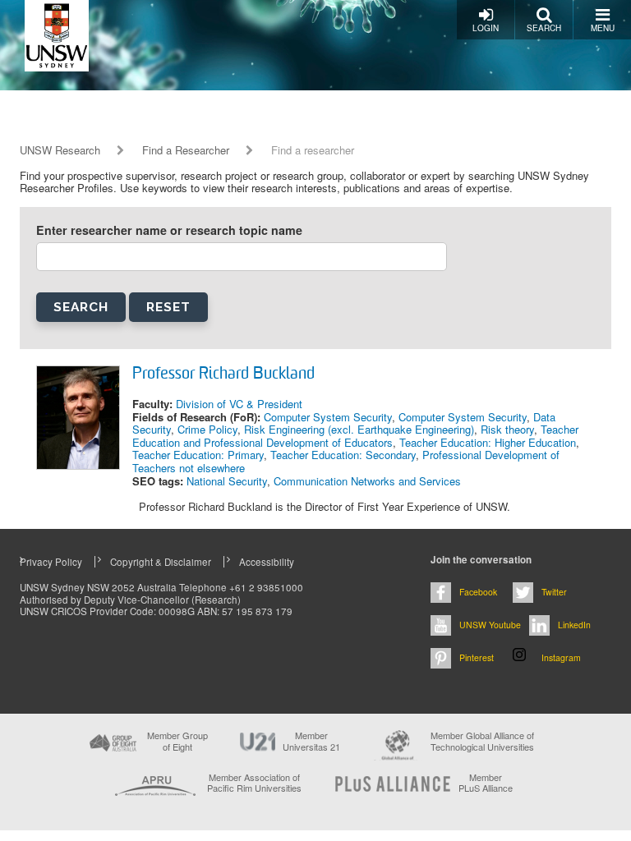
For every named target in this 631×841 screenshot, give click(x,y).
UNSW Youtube (490, 624)
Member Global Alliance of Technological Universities (482, 741)
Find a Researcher (185, 150)
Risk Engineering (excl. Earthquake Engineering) (359, 429)
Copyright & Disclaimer (160, 562)
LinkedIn (574, 624)
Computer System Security (328, 417)
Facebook (478, 592)
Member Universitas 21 (311, 740)
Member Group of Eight (177, 740)
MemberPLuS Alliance (485, 782)
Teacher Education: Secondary (343, 454)
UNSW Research (60, 150)
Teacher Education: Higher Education (487, 442)
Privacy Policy (51, 562)
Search (544, 28)
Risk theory (507, 429)
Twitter (554, 592)
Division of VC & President (239, 403)
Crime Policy (207, 429)
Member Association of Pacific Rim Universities (254, 783)
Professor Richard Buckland (223, 374)
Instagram (561, 657)
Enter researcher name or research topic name (169, 230)
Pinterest (476, 657)
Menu (603, 28)
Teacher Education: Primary (198, 454)
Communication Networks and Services (367, 481)
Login (485, 28)
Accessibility (266, 562)
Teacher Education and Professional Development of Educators (355, 435)
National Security (227, 481)
